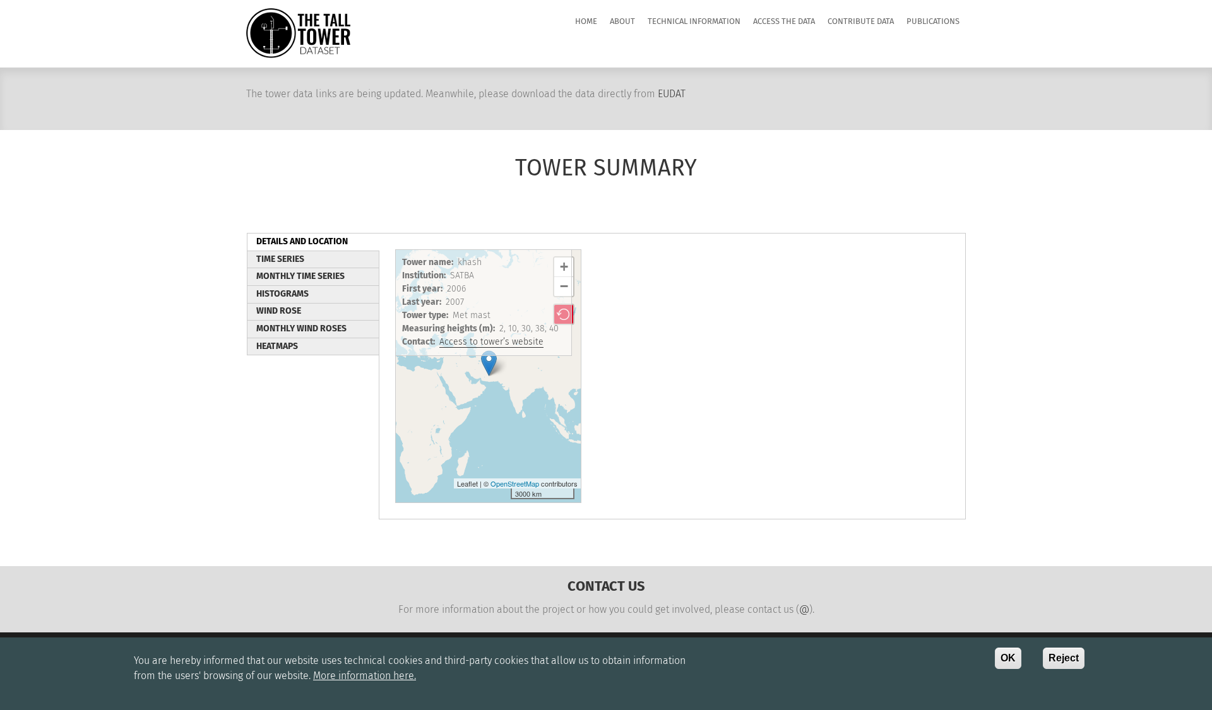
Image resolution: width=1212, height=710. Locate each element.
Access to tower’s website (491, 342)
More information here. (364, 676)
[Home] (298, 33)
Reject (1064, 658)
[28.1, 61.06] (489, 363)
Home (586, 22)
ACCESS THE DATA (784, 22)
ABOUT (622, 22)
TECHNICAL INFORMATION (694, 22)
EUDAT (672, 94)
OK (1008, 658)
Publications (933, 22)
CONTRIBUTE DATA (861, 22)
